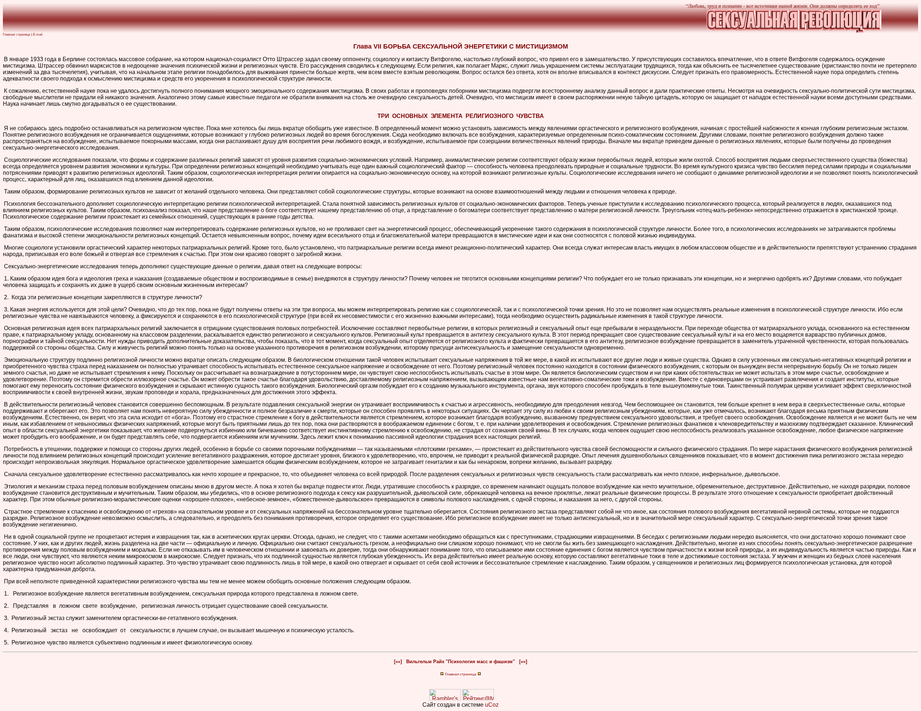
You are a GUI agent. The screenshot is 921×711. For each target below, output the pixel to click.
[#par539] (3, 267)
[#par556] (3, 643)
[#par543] (3, 329)
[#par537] (3, 230)
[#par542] (3, 310)
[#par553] (3, 607)
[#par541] (3, 298)
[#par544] (3, 361)
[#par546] (3, 450)
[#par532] (3, 92)
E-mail (37, 34)
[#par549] (3, 512)
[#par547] (3, 475)
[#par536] (3, 204)
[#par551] (3, 582)
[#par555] (3, 631)
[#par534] (3, 161)
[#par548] (3, 487)
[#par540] (3, 279)
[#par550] (3, 537)
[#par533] (3, 129)
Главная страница (16, 34)
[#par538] (3, 248)
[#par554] (3, 619)
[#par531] (3, 60)
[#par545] (3, 405)
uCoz (492, 705)
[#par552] (3, 594)
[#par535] (3, 192)
